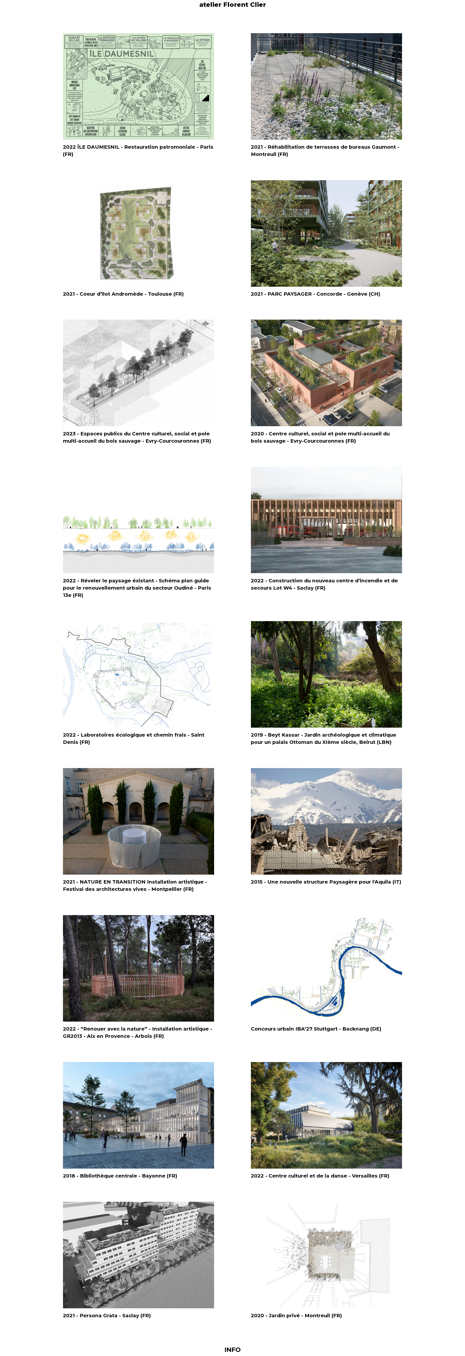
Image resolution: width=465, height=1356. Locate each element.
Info (233, 1349)
